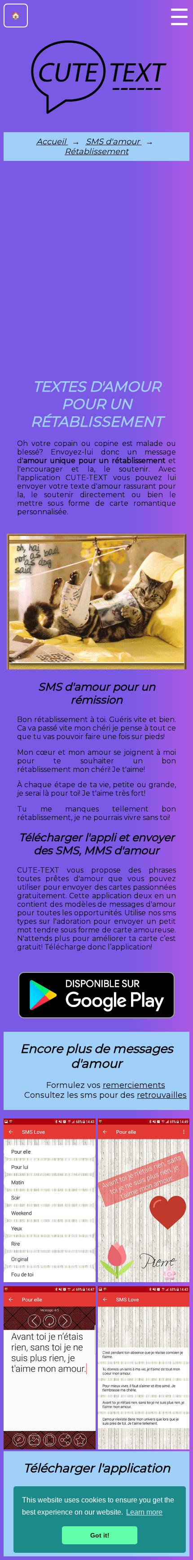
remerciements (134, 1085)
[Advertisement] (96, 272)
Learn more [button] (144, 1512)
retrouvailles (162, 1095)
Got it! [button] (100, 1535)
